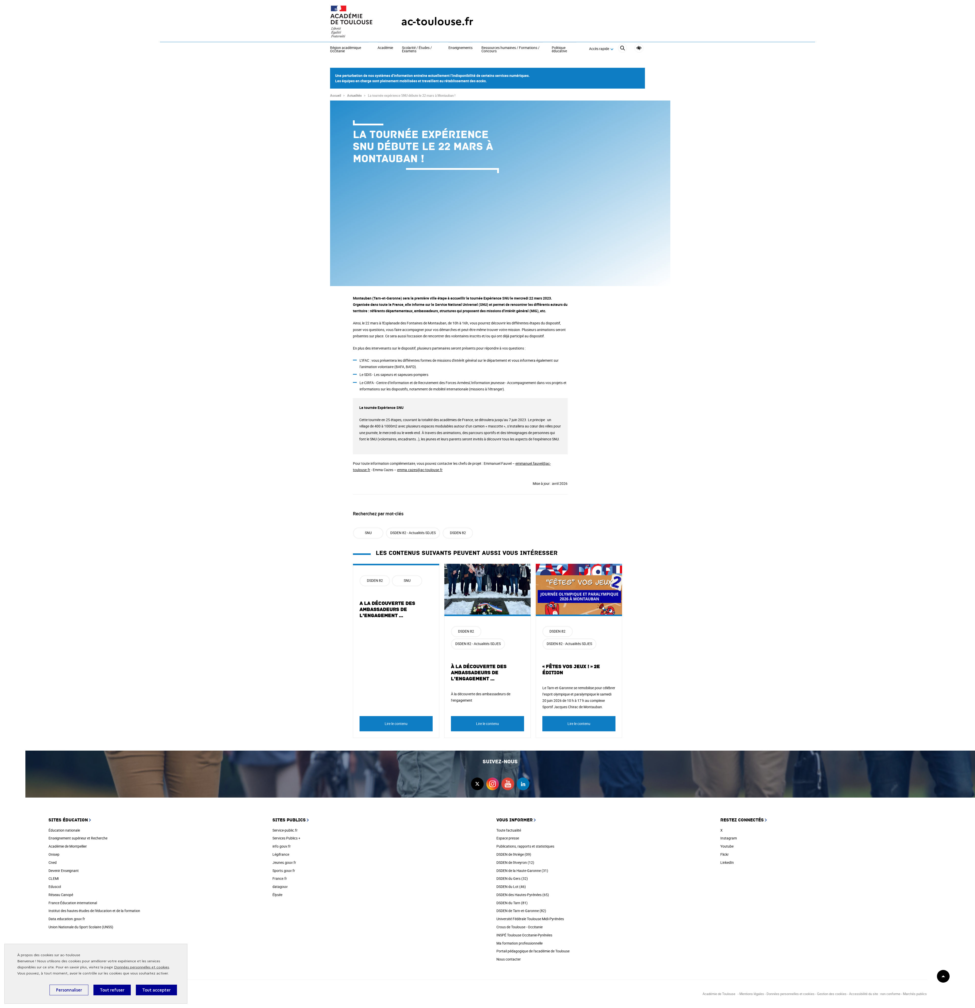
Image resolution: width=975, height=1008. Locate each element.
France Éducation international (72, 902)
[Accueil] (355, 21)
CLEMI (53, 878)
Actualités (354, 95)
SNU (368, 532)
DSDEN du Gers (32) (512, 878)
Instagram (728, 838)
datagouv (280, 886)
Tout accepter (156, 990)
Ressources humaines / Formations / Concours (510, 49)
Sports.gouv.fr (283, 870)
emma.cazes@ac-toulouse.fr (420, 469)
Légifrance (280, 854)
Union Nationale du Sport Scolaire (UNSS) (80, 926)
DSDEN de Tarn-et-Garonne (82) (521, 910)
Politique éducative (559, 49)
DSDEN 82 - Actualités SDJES (413, 532)
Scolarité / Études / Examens (417, 49)
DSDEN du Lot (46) (511, 886)
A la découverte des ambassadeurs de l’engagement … (387, 609)
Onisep (53, 854)
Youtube (727, 846)
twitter (477, 784)
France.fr (279, 878)
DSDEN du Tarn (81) (512, 902)
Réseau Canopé (60, 894)
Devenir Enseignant (63, 870)
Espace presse (507, 838)
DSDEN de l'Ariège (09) (513, 854)
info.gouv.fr (281, 846)
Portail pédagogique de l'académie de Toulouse (533, 951)
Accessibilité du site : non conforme (874, 994)
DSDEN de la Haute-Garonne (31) (522, 870)
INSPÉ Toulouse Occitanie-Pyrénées (524, 935)
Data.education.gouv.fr (66, 918)
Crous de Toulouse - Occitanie (519, 926)
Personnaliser (69, 990)
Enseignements (460, 48)
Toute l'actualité (508, 830)
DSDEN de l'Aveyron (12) (515, 862)
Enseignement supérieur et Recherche (77, 838)
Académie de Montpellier (67, 846)
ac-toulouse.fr (437, 21)
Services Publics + (286, 838)
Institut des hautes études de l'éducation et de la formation (94, 910)
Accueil (335, 95)
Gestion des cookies (832, 994)
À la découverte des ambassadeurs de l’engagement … (479, 673)
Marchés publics (915, 994)
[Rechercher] (622, 49)
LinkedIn (727, 862)
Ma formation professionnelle (519, 943)
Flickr (724, 854)
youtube (507, 784)
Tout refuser (112, 990)
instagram (492, 784)
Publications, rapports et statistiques (525, 846)
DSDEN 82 (458, 532)
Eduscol (54, 886)
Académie (385, 48)
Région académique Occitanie (345, 49)
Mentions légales (751, 994)
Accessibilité (639, 48)
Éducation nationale (64, 830)
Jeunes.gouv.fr (284, 862)
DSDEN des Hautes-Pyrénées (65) (522, 894)
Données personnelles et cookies (141, 967)
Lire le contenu (396, 723)
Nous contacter (508, 959)
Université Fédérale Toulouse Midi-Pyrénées (530, 918)
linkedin (523, 784)
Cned (52, 862)
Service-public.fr (285, 830)
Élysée (277, 894)
